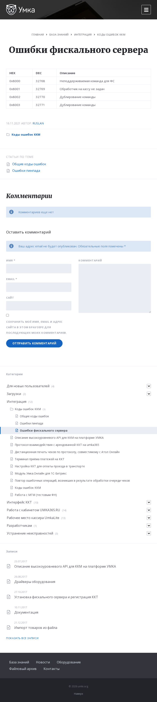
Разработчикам (19, 525)
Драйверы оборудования (34, 581)
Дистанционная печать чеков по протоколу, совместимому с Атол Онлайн (67, 452)
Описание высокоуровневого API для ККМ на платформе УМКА (59, 438)
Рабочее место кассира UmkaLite (33, 518)
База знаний (19, 662)
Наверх (78, 693)
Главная (38, 34)
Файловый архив (23, 668)
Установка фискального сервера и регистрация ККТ (56, 597)
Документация (26, 612)
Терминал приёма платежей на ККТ (39, 459)
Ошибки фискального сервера (43, 430)
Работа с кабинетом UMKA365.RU (33, 510)
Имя (10, 260)
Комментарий (90, 260)
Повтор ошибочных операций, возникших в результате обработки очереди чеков (72, 480)
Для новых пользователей (28, 386)
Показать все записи (22, 638)
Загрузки (14, 394)
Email (11, 279)
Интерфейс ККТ (19, 502)
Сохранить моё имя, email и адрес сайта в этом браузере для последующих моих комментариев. (36, 327)
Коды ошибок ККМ (111, 34)
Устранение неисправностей (30, 533)
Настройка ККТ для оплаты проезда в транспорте (50, 466)
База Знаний (59, 34)
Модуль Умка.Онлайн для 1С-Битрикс (41, 473)
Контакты (51, 668)
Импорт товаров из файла (35, 627)
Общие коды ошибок (29, 164)
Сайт (10, 297)
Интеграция (83, 34)
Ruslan (38, 123)
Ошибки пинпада (26, 170)
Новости (43, 662)
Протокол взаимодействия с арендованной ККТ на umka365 (57, 445)
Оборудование (69, 662)
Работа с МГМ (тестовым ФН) (36, 495)
